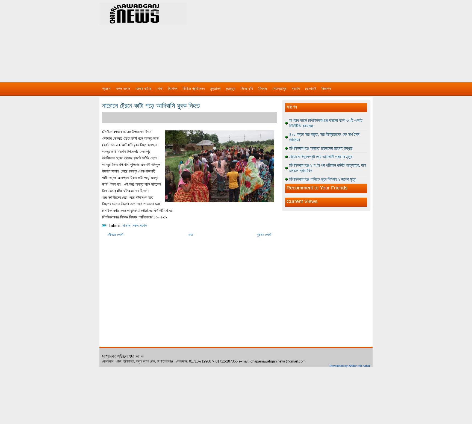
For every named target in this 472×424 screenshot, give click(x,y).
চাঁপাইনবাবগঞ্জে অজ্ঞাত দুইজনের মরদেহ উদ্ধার (320, 148)
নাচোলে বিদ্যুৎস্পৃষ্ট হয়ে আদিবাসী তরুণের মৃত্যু (320, 156)
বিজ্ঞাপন (326, 88)
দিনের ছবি (247, 88)
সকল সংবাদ (123, 88)
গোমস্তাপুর (279, 88)
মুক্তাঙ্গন (215, 88)
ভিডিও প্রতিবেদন (194, 88)
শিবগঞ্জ (262, 88)
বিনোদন (172, 88)
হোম (190, 235)
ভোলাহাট (310, 88)
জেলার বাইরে (143, 88)
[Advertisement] (293, 38)
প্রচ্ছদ (106, 88)
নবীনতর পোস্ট (115, 235)
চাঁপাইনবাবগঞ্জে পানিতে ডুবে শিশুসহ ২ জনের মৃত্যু (322, 179)
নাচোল (296, 88)
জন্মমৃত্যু (230, 88)
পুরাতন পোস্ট (264, 235)
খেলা (160, 88)
